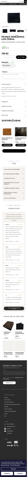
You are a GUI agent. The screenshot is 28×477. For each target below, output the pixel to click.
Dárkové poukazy (8, 409)
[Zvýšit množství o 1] (13, 57)
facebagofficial (9, 431)
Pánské (6, 397)
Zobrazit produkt (7, 145)
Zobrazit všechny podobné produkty (14, 150)
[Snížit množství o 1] (6, 57)
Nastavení (13, 469)
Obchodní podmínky (8, 402)
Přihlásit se (9, 382)
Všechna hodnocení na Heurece (14, 308)
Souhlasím (20, 473)
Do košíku (22, 57)
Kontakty (6, 406)
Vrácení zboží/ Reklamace (10, 411)
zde (19, 465)
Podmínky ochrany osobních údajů (12, 404)
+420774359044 (10, 424)
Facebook (8, 428)
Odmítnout (7, 473)
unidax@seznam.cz (10, 426)
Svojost (6, 413)
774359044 (9, 433)
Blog (5, 416)
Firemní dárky (7, 399)
